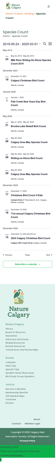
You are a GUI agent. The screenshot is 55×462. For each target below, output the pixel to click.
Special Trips (12, 369)
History (9, 328)
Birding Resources (15, 342)
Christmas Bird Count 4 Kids (27, 195)
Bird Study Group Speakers (20, 376)
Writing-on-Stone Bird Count (27, 158)
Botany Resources (15, 346)
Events (19, 13)
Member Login (32, 423)
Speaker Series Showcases (20, 372)
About (36, 419)
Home (9, 13)
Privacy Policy (27, 440)
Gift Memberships (15, 396)
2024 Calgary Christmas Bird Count (30, 238)
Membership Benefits (17, 392)
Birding (29, 13)
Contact (16, 423)
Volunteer (11, 399)
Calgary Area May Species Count (29, 142)
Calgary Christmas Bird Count (27, 80)
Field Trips (11, 365)
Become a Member (16, 389)
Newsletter (11, 335)
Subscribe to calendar (26, 264)
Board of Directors (16, 332)
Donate (9, 402)
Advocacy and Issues (17, 339)
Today (27, 255)
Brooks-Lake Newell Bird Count (28, 126)
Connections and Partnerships (22, 349)
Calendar (11, 362)
